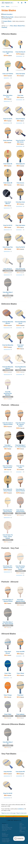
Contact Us (4, 830)
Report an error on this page (9, 813)
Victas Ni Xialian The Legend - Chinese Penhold (8, 536)
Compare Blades (7, 21)
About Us (22, 824)
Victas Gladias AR (7, 182)
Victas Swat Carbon (20, 225)
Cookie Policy (23, 829)
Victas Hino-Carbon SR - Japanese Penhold (20, 424)
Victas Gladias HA (7, 163)
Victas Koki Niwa (8, 771)
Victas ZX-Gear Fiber (8, 247)
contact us (21, 808)
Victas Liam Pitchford (7, 73)
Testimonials (5, 836)
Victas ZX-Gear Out (20, 268)
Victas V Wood (20, 673)
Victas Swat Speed (20, 73)
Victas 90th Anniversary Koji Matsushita (8, 393)
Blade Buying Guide (8, 17)
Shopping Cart (5, 834)
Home (2, 6)
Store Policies (5, 824)
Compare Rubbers (6, 840)
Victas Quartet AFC (20, 771)
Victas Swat (20, 95)
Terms (21, 826)
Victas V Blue (8, 673)
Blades (7, 6)
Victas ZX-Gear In (8, 268)
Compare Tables (5, 841)
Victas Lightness (20, 714)
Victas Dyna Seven (20, 202)
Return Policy (5, 826)
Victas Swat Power (7, 140)
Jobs (21, 830)
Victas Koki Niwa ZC (20, 51)
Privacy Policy (23, 827)
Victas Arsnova (20, 182)
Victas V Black (7, 714)
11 (11, 327)
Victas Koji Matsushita (7, 345)
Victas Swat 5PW (20, 651)
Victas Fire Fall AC (20, 118)
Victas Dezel (20, 695)
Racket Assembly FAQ (7, 827)
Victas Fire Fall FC (7, 118)
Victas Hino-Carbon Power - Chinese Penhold (20, 567)
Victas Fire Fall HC (7, 793)
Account (4, 833)
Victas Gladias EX (20, 163)
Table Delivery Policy (6, 829)
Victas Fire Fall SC (20, 247)
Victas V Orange (8, 695)
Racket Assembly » (8, 14)
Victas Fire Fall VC (7, 225)
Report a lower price (22, 813)
